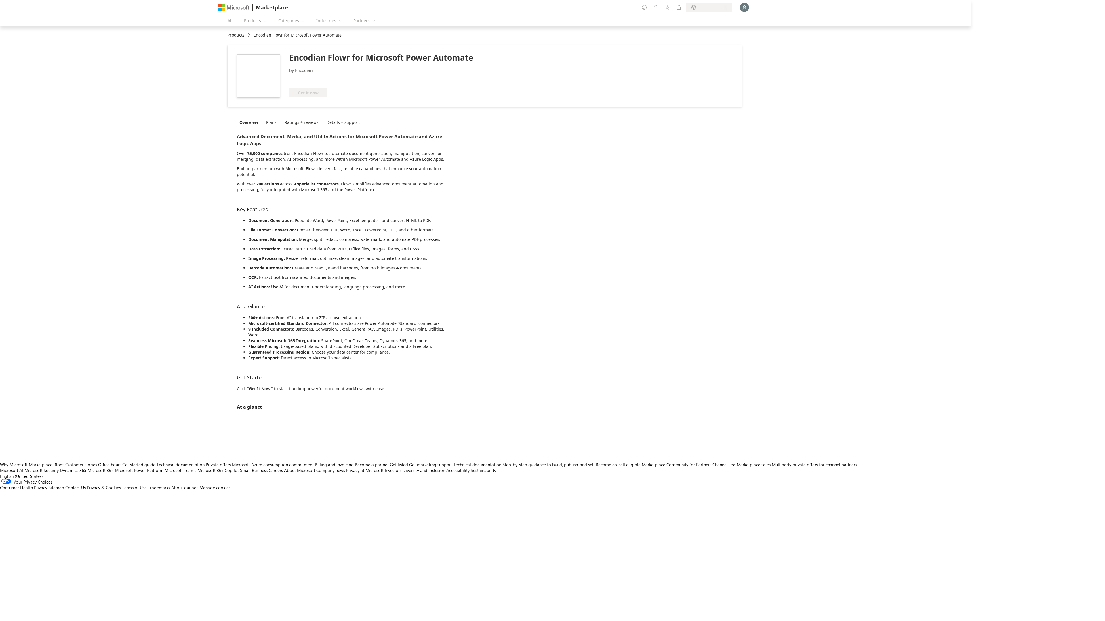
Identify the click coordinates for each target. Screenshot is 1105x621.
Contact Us (75, 487)
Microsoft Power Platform (139, 470)
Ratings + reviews (302, 122)
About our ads (184, 487)
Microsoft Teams (180, 470)
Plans (271, 122)
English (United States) (21, 476)
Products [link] (236, 35)
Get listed (399, 464)
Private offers (218, 464)
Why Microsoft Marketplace (26, 464)
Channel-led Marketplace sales (741, 464)
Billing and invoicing (334, 464)
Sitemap (56, 487)
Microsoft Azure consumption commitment (273, 464)
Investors (393, 470)
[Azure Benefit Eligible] (312, 80)
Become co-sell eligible (618, 464)
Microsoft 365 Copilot (218, 470)
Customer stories (81, 464)
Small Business (254, 470)
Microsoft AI (11, 470)
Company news (330, 470)
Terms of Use (134, 487)
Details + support (343, 122)
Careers (276, 470)
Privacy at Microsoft (365, 470)
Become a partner (372, 464)
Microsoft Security (41, 470)
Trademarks (159, 487)
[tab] (250, 122)
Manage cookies (214, 487)
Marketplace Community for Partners (676, 464)
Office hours (109, 464)
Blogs (59, 464)
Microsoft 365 (100, 470)
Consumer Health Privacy (23, 487)
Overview (248, 122)
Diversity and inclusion (424, 470)
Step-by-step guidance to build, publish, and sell (548, 464)
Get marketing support (430, 464)
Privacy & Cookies (104, 487)
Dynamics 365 (73, 470)
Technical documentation (181, 464)
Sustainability (483, 470)
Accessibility (458, 470)
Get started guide (138, 464)
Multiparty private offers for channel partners (814, 464)
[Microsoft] (233, 7)
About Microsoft (299, 470)
